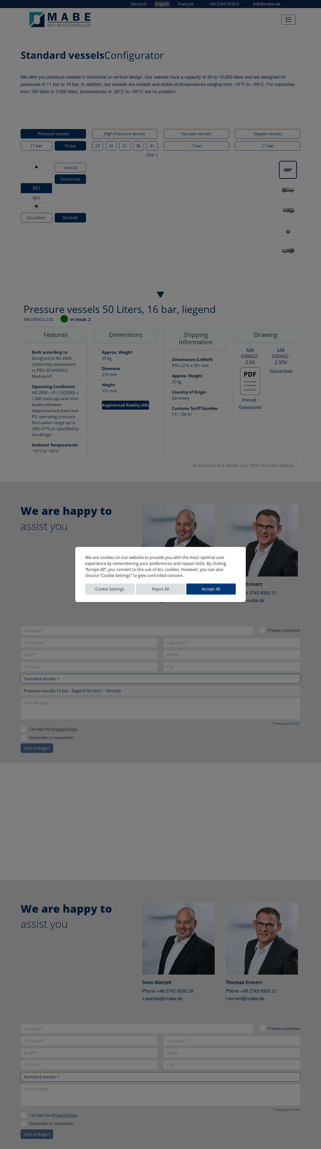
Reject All (160, 589)
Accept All (211, 589)
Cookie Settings (109, 589)
